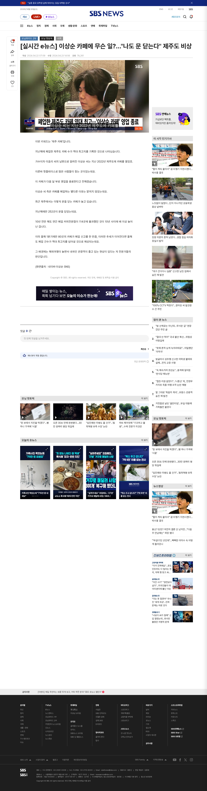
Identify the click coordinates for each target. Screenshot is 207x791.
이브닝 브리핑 (75, 713)
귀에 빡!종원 (125, 713)
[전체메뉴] (21, 25)
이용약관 (65, 760)
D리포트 (99, 724)
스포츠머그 (125, 709)
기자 (147, 724)
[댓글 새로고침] (30, 331)
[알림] (191, 16)
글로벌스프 (156, 579)
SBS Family (142, 760)
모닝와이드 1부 (51, 717)
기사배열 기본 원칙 (131, 777)
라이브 (148, 717)
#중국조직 (176, 17)
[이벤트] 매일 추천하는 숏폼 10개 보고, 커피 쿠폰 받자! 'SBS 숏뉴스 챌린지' (70, 691)
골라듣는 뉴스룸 (76, 726)
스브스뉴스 (125, 728)
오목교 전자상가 (127, 737)
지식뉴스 (174, 709)
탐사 (97, 740)
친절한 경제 (100, 717)
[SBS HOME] (190, 9)
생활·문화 (72, 25)
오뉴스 (47, 728)
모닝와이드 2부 (29, 38)
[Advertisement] (84, 379)
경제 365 (99, 720)
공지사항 (149, 743)
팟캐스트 (174, 713)
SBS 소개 (25, 760)
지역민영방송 (160, 760)
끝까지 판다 (100, 737)
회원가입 (181, 9)
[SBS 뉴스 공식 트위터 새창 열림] (185, 759)
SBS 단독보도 (101, 713)
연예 (93, 25)
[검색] (185, 17)
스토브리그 (125, 720)
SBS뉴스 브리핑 (76, 733)
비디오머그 (125, 704)
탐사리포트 (100, 732)
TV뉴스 (114, 25)
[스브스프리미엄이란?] (175, 555)
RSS (147, 731)
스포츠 (84, 25)
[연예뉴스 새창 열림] (172, 118)
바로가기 (149, 704)
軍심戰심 (74, 709)
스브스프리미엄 (176, 704)
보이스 (72, 729)
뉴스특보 (48, 739)
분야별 (22, 704)
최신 (21, 709)
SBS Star (175, 732)
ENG (161, 9)
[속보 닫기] (192, 3)
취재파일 (103, 25)
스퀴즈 (173, 720)
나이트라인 (49, 731)
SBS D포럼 (175, 736)
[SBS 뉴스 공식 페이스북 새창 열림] (180, 760)
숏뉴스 (148, 720)
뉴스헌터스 (49, 713)
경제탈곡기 (156, 612)
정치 (39, 25)
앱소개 (148, 728)
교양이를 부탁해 (157, 563)
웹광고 (55, 760)
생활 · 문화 (24, 728)
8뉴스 (30, 25)
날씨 (147, 709)
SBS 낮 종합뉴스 (76, 737)
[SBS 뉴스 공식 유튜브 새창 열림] (174, 760)
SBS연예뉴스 (176, 728)
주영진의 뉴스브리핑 (53, 724)
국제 (62, 25)
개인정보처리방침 (80, 760)
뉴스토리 (48, 735)
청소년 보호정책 (146, 777)
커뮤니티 (174, 717)
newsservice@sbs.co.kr (104, 775)
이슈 (21, 742)
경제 (46, 25)
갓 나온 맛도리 (126, 733)
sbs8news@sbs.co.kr (109, 770)
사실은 (98, 709)
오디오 (72, 721)
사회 (54, 25)
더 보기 (143, 398)
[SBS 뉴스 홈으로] (107, 13)
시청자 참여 (42, 760)
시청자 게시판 (151, 735)
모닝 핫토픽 (46, 38)
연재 (97, 704)
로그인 (170, 9)
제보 (147, 713)
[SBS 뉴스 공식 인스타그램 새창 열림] (191, 760)
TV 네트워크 (25, 739)
